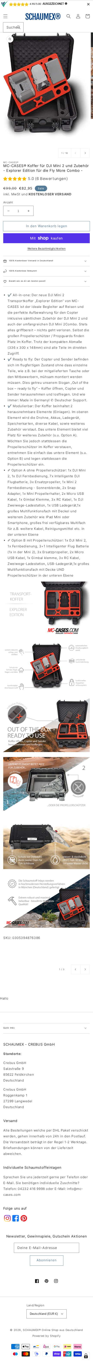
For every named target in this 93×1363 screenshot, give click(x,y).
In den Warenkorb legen (46, 226)
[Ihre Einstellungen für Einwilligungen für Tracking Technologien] (86, 1356)
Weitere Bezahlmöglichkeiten (46, 248)
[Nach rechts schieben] (85, 153)
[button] (5, 16)
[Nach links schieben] (75, 153)
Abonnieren (47, 1260)
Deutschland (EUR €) (44, 1313)
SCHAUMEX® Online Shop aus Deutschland (53, 1330)
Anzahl (8, 202)
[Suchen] (18, 27)
